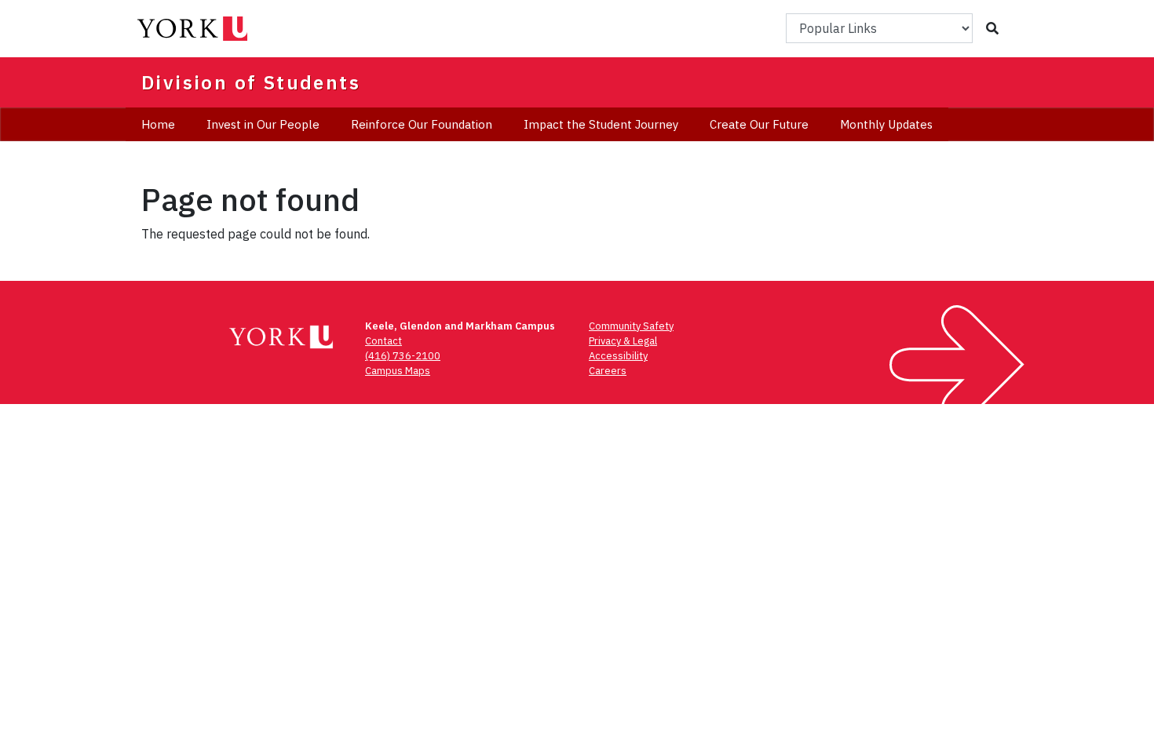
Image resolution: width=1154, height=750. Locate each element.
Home (158, 124)
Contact (383, 341)
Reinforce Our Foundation (421, 124)
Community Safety (631, 326)
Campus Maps (397, 370)
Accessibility (618, 355)
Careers (607, 370)
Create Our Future (759, 124)
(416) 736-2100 (402, 355)
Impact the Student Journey (601, 124)
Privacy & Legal (623, 341)
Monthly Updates (886, 124)
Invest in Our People (263, 124)
